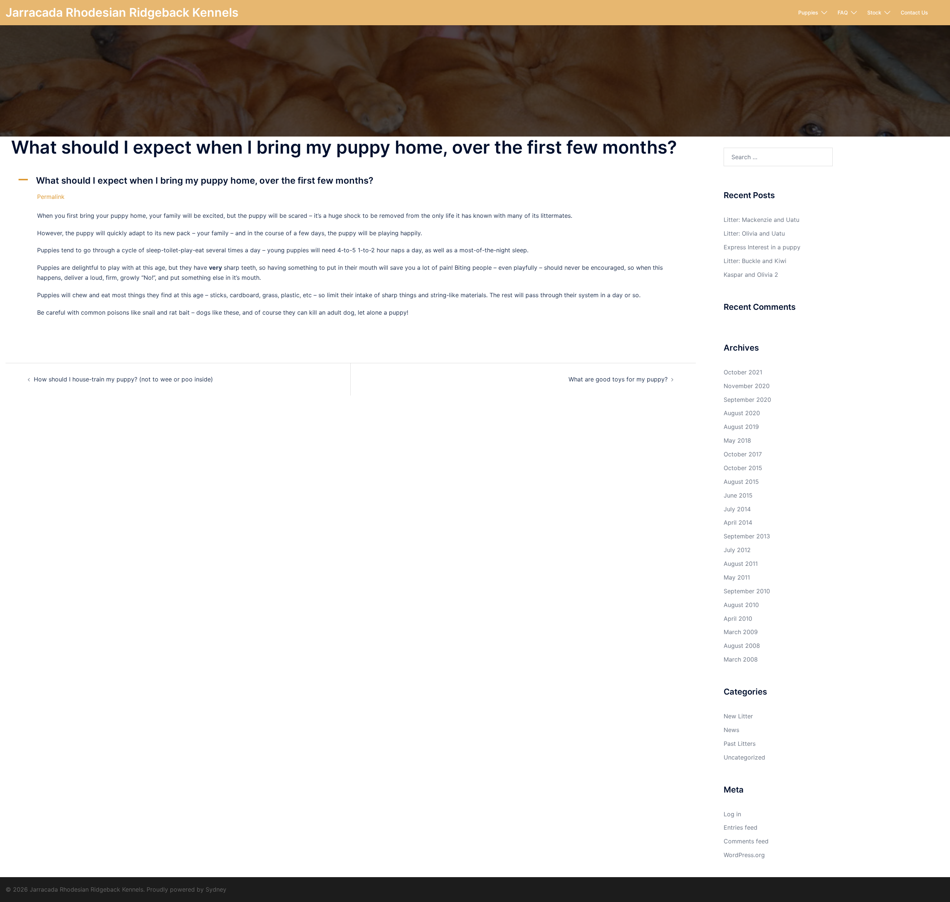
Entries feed (740, 827)
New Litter (738, 716)
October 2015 (743, 468)
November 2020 (747, 386)
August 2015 (741, 481)
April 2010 (738, 618)
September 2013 (747, 536)
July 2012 (737, 550)
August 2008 (742, 645)
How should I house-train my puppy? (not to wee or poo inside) (123, 379)
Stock (874, 12)
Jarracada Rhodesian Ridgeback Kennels (122, 12)
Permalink (51, 196)
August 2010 (741, 605)
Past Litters (740, 743)
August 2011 (741, 563)
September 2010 (747, 591)
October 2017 (743, 454)
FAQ (843, 12)
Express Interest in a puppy (762, 247)
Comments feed (746, 841)
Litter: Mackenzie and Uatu (761, 219)
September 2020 (747, 399)
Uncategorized (744, 757)
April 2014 (738, 522)
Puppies (808, 12)
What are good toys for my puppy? (618, 379)
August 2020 (742, 413)
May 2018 (737, 440)
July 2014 (737, 509)
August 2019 (741, 426)
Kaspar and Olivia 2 (751, 274)
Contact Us (914, 12)
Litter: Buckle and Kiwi (755, 261)
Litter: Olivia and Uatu (754, 233)
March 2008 (741, 659)
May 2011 (737, 577)
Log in (732, 814)
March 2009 (741, 632)
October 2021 (743, 372)
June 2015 (738, 495)
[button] (351, 181)
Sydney (216, 889)
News (731, 730)
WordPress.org (744, 855)
